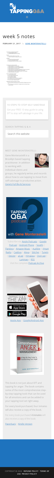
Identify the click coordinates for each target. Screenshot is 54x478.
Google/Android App (33, 320)
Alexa (26, 252)
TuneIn (45, 252)
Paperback (10, 423)
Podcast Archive (36, 263)
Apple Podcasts (29, 241)
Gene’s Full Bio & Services (17, 184)
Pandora (9, 248)
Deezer (12, 255)
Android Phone (26, 245)
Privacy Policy (29, 474)
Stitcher (35, 252)
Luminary (23, 259)
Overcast (41, 255)
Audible (36, 248)
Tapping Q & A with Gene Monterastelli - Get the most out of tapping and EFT (27, 8)
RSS (33, 259)
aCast (20, 255)
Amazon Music (23, 248)
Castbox (18, 252)
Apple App (15, 320)
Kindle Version (25, 423)
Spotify (39, 245)
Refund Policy (31, 471)
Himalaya (30, 255)
